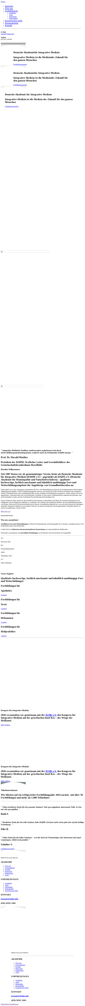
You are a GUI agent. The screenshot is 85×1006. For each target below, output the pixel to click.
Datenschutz (9, 873)
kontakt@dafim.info (7, 34)
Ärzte (11, 15)
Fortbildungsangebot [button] (20, 64)
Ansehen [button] (4, 595)
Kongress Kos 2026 (13, 21)
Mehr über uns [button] (5, 511)
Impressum (8, 871)
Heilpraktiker (13, 18)
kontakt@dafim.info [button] (9, 899)
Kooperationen (11, 23)
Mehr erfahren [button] (5, 725)
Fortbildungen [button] (11, 11)
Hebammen (13, 17)
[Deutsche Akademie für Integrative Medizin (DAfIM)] (42, 2)
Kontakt (8, 25)
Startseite (9, 6)
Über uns (9, 8)
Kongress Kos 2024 (11, 891)
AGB (7, 875)
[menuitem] (43, 6)
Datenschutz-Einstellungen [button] (9, 1004)
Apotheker (12, 13)
